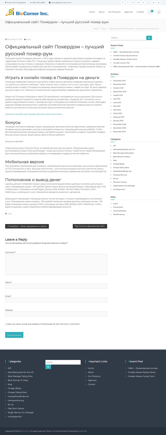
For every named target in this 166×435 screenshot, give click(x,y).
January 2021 (118, 121)
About (101, 12)
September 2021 (119, 91)
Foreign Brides (119, 164)
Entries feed (118, 207)
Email (8, 296)
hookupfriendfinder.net (122, 171)
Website (9, 310)
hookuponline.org (120, 175)
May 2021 (116, 106)
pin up (115, 178)
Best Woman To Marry (121, 157)
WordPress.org (119, 214)
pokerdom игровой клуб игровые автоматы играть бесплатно (33, 114)
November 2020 (119, 128)
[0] (150, 12)
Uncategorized (119, 189)
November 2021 (119, 84)
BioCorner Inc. (24, 431)
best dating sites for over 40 (124, 149)
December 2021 (119, 81)
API (114, 146)
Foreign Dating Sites (121, 167)
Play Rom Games (120, 182)
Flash (54, 431)
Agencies (128, 12)
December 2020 (119, 124)
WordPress (82, 431)
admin (28, 39)
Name (8, 282)
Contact (140, 12)
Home (92, 12)
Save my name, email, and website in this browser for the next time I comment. (43, 324)
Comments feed (119, 211)
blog (104, 28)
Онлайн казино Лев (121, 63)
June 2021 (117, 102)
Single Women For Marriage (124, 186)
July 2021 (116, 99)
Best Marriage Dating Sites (123, 153)
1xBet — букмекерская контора (126, 52)
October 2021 (118, 88)
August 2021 (118, 95)
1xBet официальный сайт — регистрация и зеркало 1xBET (136, 66)
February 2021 (118, 117)
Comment (10, 252)
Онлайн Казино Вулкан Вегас (125, 56)
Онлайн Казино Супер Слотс (125, 59)
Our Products (114, 12)
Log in (115, 203)
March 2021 (117, 113)
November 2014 (119, 131)
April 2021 (117, 110)
